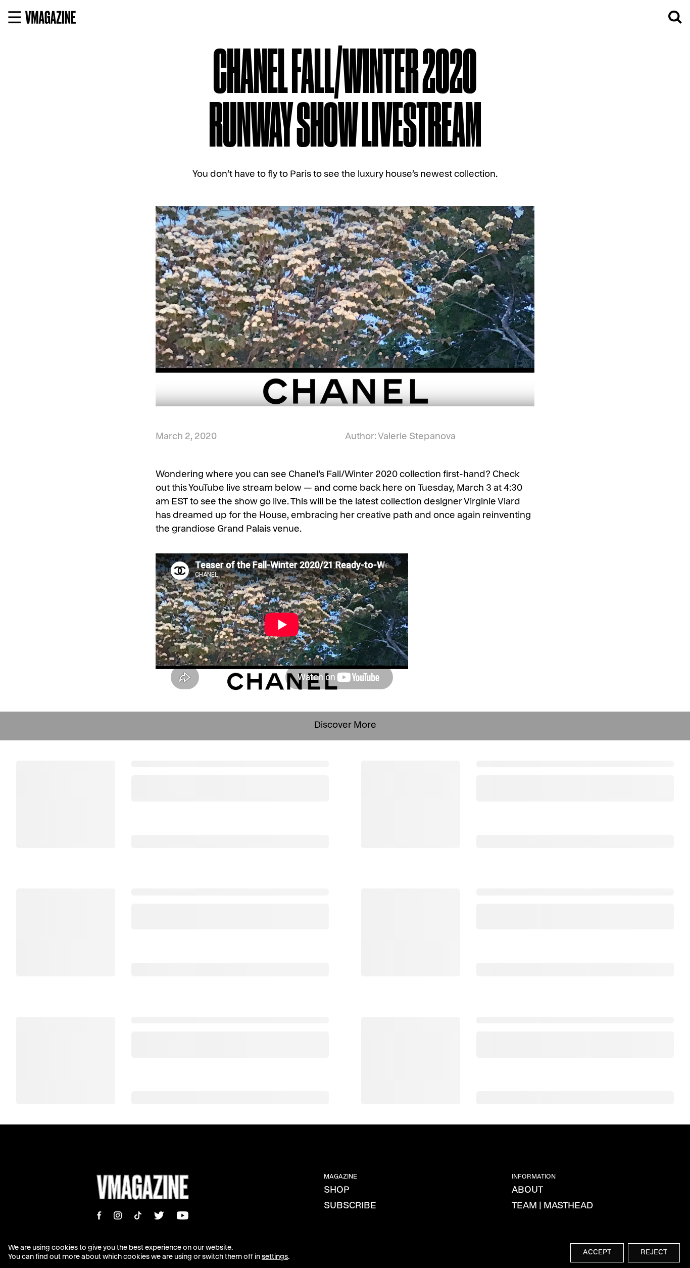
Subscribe (350, 1206)
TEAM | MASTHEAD (552, 1206)
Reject (653, 1252)
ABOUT (527, 1190)
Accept (597, 1252)
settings (275, 1257)
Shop (337, 1190)
